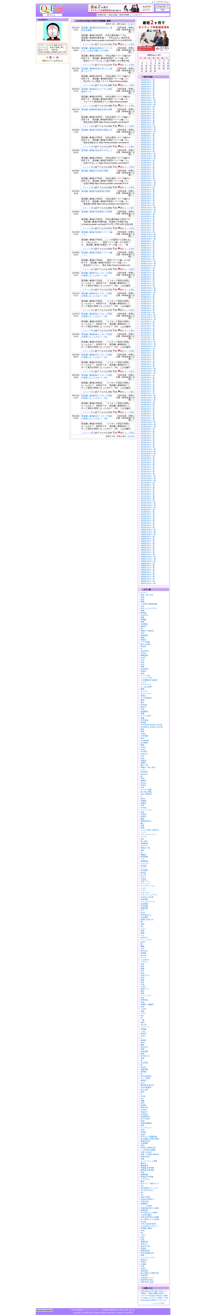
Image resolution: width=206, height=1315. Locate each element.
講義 (142, 933)
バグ (142, 859)
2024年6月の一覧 (148, 140)
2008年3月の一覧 (148, 577)
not (142, 1098)
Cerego (143, 808)
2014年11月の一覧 (148, 398)
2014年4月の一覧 (148, 413)
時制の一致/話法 (147, 631)
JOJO (143, 987)
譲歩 (142, 1125)
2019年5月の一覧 (148, 277)
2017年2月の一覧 (148, 337)
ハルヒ (143, 888)
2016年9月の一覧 (148, 348)
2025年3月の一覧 (148, 120)
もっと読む (129, 44)
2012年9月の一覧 (148, 456)
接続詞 (143, 626)
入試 (142, 949)
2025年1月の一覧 (148, 125)
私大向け (144, 951)
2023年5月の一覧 (148, 169)
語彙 (142, 1101)
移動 (142, 969)
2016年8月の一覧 (148, 351)
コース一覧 (145, 676)
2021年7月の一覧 (148, 219)
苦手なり (144, 1244)
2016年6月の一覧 (148, 355)
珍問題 (143, 953)
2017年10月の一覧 (148, 319)
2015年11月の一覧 (148, 371)
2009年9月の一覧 (148, 536)
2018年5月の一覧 (148, 304)
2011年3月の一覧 (148, 496)
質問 (142, 931)
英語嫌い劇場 (146, 1228)
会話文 (143, 1269)
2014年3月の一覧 (148, 416)
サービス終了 (146, 716)
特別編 (143, 866)
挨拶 (142, 731)
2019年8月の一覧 (148, 270)
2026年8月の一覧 (148, 82)
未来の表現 (145, 1197)
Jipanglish (145, 651)
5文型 (143, 1096)
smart (143, 658)
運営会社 (113, 1310)
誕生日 (143, 707)
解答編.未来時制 (147, 1170)
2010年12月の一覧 (148, 503)
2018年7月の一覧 (148, 299)
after (142, 973)
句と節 (143, 1025)
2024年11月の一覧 (148, 129)
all (142, 1018)
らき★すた (145, 960)
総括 (142, 673)
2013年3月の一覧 (148, 442)
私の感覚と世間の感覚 (150, 1139)
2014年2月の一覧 (148, 418)
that (142, 839)
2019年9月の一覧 (148, 268)
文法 (142, 606)
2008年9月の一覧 (148, 563)
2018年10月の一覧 (148, 292)
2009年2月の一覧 (148, 552)
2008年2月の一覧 (148, 579)
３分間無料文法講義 (149, 680)
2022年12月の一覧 (148, 181)
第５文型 (144, 1089)
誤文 (142, 1239)
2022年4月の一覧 (148, 199)
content (144, 1110)
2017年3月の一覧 (148, 335)
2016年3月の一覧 (148, 362)
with (142, 998)
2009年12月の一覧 (148, 530)
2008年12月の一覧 (148, 557)
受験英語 (144, 1242)
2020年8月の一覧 (148, 243)
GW (142, 982)
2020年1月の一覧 (148, 259)
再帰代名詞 (145, 1157)
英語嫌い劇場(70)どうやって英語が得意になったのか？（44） (96, 294)
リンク (143, 868)
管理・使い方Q (147, 595)
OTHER (144, 752)
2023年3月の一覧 (148, 174)
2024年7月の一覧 (148, 138)
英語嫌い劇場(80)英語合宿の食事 (96, 109)
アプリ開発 (145, 642)
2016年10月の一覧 (148, 346)
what (142, 1230)
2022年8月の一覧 (148, 190)
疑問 (142, 1092)
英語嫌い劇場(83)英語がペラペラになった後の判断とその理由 (96, 49)
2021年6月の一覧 (148, 221)
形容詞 (143, 816)
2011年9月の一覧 (148, 483)
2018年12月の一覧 (148, 288)
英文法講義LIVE (147, 1253)
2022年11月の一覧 (148, 183)
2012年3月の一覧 (148, 469)
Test (142, 756)
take (142, 1007)
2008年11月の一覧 (148, 559)
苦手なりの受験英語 (149, 1137)
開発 (142, 602)
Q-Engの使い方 (162, 6)
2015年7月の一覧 (148, 380)
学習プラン (145, 975)
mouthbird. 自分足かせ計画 (152, 727)
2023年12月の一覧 (148, 154)
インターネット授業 (149, 1161)
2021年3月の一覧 (148, 228)
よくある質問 (146, 687)
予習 (142, 984)
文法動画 (144, 743)
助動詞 (143, 855)
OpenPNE (129, 1313)
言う (142, 910)
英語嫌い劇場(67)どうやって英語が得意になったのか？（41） (96, 355)
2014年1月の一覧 (148, 420)
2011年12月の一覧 (148, 476)
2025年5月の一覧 (148, 116)
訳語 (142, 978)
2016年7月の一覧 (148, 353)
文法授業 (144, 917)
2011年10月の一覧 (148, 480)
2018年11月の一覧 (148, 290)
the (142, 926)
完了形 (143, 875)
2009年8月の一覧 (148, 539)
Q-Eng (52, 10)
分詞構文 (144, 624)
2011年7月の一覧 (148, 487)
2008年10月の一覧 (148, 561)
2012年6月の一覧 (148, 463)
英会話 (143, 1248)
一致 (142, 1020)
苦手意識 (144, 720)
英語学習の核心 (147, 1280)
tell (142, 1192)
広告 (142, 964)
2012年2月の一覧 (148, 472)
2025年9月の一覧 (148, 107)
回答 (142, 966)
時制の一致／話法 (148, 767)
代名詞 (143, 814)
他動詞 (143, 763)
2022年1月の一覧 (148, 205)
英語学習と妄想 (147, 1282)
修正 (142, 702)
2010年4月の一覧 (148, 521)
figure (143, 1134)
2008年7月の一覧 (148, 568)
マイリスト (145, 863)
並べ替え (144, 841)
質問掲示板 (102, 15)
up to (143, 1083)
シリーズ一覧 (146, 678)
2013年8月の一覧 (148, 431)
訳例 (142, 1121)
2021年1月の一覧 (148, 232)
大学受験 (144, 736)
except (143, 1222)
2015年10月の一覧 (148, 373)
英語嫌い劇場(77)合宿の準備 (94, 171)
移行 (142, 738)
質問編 (143, 1072)
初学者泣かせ (146, 915)
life (142, 628)
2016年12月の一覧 (148, 342)
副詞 (142, 1022)
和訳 (142, 850)
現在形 (143, 646)
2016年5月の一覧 (148, 357)
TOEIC (143, 1262)
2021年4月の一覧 (148, 225)
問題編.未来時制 (147, 1168)
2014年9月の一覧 (148, 402)
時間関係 (144, 861)
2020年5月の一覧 (148, 250)
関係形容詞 (145, 1251)
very (142, 787)
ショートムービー (148, 1257)
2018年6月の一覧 (148, 301)
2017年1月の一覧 (148, 340)
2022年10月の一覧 (148, 185)
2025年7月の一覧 (148, 111)
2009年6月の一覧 (148, 543)
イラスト (144, 962)
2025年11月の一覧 (148, 102)
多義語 (143, 1132)
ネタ (142, 935)
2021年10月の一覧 (148, 212)
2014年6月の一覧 (148, 409)
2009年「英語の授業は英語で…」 (154, 1293)
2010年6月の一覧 (148, 516)
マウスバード (146, 684)
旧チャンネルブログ (149, 608)
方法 (142, 664)
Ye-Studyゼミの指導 (149, 1213)
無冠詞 (143, 1040)
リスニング (145, 884)
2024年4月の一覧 (148, 145)
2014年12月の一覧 (148, 396)
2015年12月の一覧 (148, 369)
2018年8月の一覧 (148, 297)
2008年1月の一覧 (148, 581)
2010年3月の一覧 (148, 523)
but (142, 1233)
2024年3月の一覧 (148, 147)
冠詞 (142, 924)
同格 (142, 1255)
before (143, 1067)
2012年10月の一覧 (148, 454)
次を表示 (131, 24)
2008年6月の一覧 (148, 570)
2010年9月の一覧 (148, 510)
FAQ (162, 10)
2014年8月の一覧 (148, 404)
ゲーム (143, 957)
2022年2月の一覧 (148, 203)
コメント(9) (87, 44)
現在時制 (144, 857)
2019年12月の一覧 (148, 261)
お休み (143, 747)
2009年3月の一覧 (148, 550)
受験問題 (144, 908)
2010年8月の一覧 (148, 512)
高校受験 (144, 1069)
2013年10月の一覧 (148, 427)
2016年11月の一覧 (148, 344)
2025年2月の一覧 (148, 123)
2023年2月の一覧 (148, 176)
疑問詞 (143, 1081)
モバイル (144, 691)
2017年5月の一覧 (148, 331)
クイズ (143, 682)
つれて (143, 1235)
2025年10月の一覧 (148, 105)
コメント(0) (87, 126)
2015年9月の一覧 (148, 375)
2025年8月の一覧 (148, 109)
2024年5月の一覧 (148, 143)
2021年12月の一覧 (148, 207)
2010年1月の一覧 (148, 528)
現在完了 (144, 1112)
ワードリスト (146, 996)
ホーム (52, 15)
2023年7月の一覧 (148, 165)
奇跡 (142, 1049)
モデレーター (146, 693)
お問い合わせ (129, 1310)
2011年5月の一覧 (148, 492)
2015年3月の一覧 (148, 389)
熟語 (142, 622)
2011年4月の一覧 (148, 494)
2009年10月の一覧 (148, 534)
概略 (142, 946)
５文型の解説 (146, 1215)
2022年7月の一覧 (148, 192)
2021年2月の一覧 (148, 230)
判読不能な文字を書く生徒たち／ (154, 1291)
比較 (142, 812)
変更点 (143, 696)
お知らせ (144, 754)
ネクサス (144, 846)
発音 (142, 993)
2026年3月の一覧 (148, 93)
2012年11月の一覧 (148, 451)
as (142, 852)
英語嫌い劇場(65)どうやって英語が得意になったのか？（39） (96, 396)
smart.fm (144, 615)
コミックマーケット (149, 834)
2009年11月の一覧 (148, 532)
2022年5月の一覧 (148, 196)
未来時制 (144, 899)
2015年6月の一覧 (148, 382)
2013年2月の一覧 (148, 445)
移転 (142, 729)
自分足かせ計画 (147, 897)
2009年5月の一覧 (148, 545)
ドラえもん (145, 1179)
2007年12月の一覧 (148, 583)
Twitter (120, 1310)
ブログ (143, 1013)
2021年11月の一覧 (148, 210)
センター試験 (146, 790)
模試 (142, 991)
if (141, 796)
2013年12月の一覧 (148, 422)
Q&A (143, 1130)
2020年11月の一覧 (148, 237)
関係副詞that (146, 821)
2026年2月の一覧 (148, 96)
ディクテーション (148, 886)
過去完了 (144, 1260)
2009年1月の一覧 (148, 554)
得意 (142, 825)
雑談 (142, 819)
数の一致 (144, 765)
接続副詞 (144, 635)
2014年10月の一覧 (148, 400)
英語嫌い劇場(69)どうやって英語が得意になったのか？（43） (96, 315)
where (143, 799)
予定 (142, 709)
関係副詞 (144, 1210)
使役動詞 (144, 711)
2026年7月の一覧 (148, 84)
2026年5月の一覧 (148, 89)
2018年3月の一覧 (148, 308)
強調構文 (144, 1204)
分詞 (142, 633)
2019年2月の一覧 (148, 284)
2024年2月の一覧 (148, 149)
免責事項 (105, 1310)
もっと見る (159, 1303)
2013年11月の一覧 (148, 424)
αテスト (144, 593)
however (144, 774)
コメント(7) (87, 65)
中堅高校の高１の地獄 (150, 1208)
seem (143, 1036)
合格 (142, 1058)
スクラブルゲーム (148, 901)
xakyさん (144, 937)
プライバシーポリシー (92, 1310)
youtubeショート (147, 1278)
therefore (144, 772)
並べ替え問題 (146, 792)
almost (143, 783)
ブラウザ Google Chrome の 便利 (154, 1296)
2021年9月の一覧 (148, 214)
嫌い (142, 823)
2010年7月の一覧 (148, 514)
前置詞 (143, 671)
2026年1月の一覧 (148, 98)
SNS (142, 778)
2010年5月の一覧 (148, 519)
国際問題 (144, 1174)
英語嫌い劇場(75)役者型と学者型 (96, 211)
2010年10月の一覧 (148, 507)
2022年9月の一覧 (148, 187)
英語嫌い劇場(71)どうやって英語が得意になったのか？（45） (96, 274)
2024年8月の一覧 (148, 136)
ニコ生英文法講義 (148, 1150)
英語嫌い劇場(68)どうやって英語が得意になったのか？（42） (96, 335)
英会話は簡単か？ (148, 1199)
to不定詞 (144, 1114)
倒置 (142, 617)
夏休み (143, 1163)
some (143, 749)
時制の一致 (145, 848)
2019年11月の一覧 (148, 263)
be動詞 (143, 803)
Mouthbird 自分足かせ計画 (151, 725)
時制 (142, 611)
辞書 (142, 713)
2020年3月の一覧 (148, 255)
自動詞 (143, 760)
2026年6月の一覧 (148, 87)
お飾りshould (146, 1152)
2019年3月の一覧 (148, 281)
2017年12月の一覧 (148, 315)
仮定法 (143, 785)
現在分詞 (144, 1107)
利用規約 (79, 1310)
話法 (142, 1237)
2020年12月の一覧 (148, 234)
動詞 (142, 1181)
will (142, 1186)
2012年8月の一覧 (148, 458)
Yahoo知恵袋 (146, 1087)
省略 (142, 667)
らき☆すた (145, 893)
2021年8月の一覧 (148, 216)
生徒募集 (144, 1143)
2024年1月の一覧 (148, 151)
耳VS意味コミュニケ (149, 1188)
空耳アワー (145, 881)
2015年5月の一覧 (148, 384)
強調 (142, 637)
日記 (142, 660)
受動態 (143, 801)
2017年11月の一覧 (148, 317)
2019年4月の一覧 (148, 279)
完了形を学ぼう (147, 1190)
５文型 (143, 1009)
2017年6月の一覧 (148, 328)
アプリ (143, 890)
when (143, 1042)
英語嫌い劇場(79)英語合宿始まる (96, 130)
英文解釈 (144, 870)
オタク (143, 877)
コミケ (143, 832)
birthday (144, 705)
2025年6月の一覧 (148, 114)
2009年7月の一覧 (148, 541)
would (143, 872)
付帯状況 (144, 1000)
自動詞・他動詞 (147, 1004)
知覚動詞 (144, 843)
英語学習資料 (124, 15)
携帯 (142, 689)
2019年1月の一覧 (148, 286)
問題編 (143, 620)
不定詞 (143, 879)
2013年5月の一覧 (148, 438)
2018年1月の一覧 (148, 313)
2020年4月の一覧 (148, 252)
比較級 (143, 1264)
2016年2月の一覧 (148, 364)
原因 (142, 828)
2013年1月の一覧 (148, 447)
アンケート (145, 1027)
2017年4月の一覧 (148, 333)
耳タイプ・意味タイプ (150, 1183)
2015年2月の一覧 (148, 391)
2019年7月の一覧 (148, 272)
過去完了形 (145, 1246)
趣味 (142, 1045)
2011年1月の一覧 (148, 501)
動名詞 (143, 1033)
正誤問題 (144, 906)
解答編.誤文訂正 (147, 1085)
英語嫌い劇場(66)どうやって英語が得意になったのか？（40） (96, 376)
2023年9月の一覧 (148, 160)
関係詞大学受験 (147, 1177)
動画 (142, 745)
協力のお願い (146, 644)
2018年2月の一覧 (148, 310)
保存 (142, 662)
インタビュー (146, 1128)
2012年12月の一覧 (148, 449)
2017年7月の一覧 (148, 326)
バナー (143, 928)
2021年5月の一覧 (148, 223)
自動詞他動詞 (146, 1123)
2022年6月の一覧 (148, 194)
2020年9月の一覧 (148, 241)
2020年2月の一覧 (148, 257)
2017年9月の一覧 (148, 322)
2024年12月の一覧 (148, 127)
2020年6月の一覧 (148, 248)
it (141, 1094)
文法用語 (144, 1063)
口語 (142, 1266)
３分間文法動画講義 (149, 604)
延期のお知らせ (147, 919)
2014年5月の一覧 (148, 411)
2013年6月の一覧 (148, 436)
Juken (143, 734)
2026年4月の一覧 (148, 91)
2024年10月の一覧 (148, 131)
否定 (142, 1002)
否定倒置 (144, 1051)
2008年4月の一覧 (148, 574)
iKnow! (143, 955)
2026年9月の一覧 (148, 80)
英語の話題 (112, 15)
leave (143, 913)
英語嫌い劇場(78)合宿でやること (96, 150)
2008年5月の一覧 (148, 572)
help (142, 758)
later (142, 971)
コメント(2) (87, 105)
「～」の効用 (146, 1206)
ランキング (136, 15)
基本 (142, 1172)
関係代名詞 (145, 1141)
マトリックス (146, 940)
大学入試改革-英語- (148, 1224)
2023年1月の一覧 (148, 178)
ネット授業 (145, 1078)
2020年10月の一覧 (148, 239)
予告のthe (145, 1201)
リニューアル (146, 810)
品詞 (142, 1145)
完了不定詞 (145, 1119)
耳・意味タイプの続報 (150, 1219)
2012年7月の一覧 (148, 460)
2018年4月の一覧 (148, 306)
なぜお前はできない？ (150, 1226)
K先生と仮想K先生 (148, 1148)
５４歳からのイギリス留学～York (154, 1298)
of (141, 649)
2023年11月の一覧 (148, 156)
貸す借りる (145, 1056)
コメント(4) (87, 85)
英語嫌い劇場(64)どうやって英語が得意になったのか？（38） (96, 417)
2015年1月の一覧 (148, 393)
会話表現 (144, 1271)
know (143, 942)
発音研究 (144, 1275)
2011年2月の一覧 (148, 498)
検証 (142, 980)
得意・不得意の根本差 (150, 1154)
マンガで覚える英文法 (150, 830)
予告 (142, 805)
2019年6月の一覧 (148, 275)
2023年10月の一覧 (148, 158)
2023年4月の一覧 (148, 172)
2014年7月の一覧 (148, 407)
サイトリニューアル (149, 895)
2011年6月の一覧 (148, 489)
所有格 (143, 722)
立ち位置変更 (146, 698)
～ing (143, 1031)
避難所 (143, 781)
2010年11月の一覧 (148, 505)
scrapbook (145, 740)
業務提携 (144, 655)
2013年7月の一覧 (148, 433)
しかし (143, 769)
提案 (142, 718)
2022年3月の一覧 (148, 201)
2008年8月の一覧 (148, 565)
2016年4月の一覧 (148, 360)
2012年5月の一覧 (148, 465)
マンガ (143, 837)
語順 (142, 1054)
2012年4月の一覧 (148, 467)
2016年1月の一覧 (148, 366)
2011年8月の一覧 (148, 485)
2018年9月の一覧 (148, 295)
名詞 (142, 1103)
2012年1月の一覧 (148, 474)
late (142, 1016)
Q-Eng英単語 (146, 1076)
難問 (142, 700)
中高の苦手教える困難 (150, 1217)
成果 (142, 1159)
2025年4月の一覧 (148, 118)
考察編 (143, 1029)
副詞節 (143, 1105)
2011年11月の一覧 (148, 478)
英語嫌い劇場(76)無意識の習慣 (95, 191)
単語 (142, 597)
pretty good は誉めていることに (154, 1300)
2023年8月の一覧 (148, 163)
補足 (142, 1011)
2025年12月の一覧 (148, 100)
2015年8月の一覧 (148, 378)
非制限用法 (145, 1116)
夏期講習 (144, 1166)
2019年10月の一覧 (148, 266)
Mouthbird (145, 669)
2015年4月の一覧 (148, 387)
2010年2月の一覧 (148, 525)
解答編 (143, 613)
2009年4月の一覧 (148, 548)
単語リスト (145, 989)
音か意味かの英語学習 (150, 1273)
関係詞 (143, 640)
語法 (142, 599)
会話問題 (144, 904)
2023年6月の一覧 (148, 167)
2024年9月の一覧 (148, 134)
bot (142, 1195)
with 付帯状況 (146, 794)
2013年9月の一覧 (148, 429)
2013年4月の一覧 (148, 440)
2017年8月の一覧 (148, 324)
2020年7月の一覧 (148, 246)
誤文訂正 (144, 1047)
